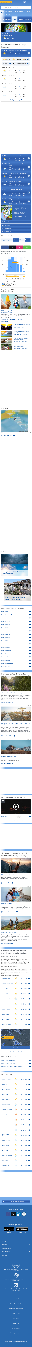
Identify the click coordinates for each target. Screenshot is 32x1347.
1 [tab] (9, 820)
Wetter (4, 1241)
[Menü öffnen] (29, 2)
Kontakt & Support (16, 1313)
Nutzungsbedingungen (16, 1333)
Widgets (4, 1244)
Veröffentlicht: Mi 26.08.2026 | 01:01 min (11, 319)
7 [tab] (24, 1052)
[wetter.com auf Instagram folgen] (24, 1214)
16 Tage (20, 19)
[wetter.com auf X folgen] (13, 1214)
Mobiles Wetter (6, 1248)
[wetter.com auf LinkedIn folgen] (18, 1214)
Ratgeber (4, 1255)
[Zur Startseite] (7, 2)
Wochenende (7, 19)
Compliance (16, 1323)
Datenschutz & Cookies (16, 1303)
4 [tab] (17, 820)
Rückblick (28, 19)
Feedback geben (16, 40)
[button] (16, 53)
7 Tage (14, 19)
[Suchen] (28, 7)
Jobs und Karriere (16, 1299)
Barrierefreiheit (16, 1328)
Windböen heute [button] (5, 433)
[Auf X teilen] (12, 247)
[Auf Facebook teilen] (5, 247)
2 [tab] (12, 820)
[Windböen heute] (16, 421)
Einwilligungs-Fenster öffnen (16, 1308)
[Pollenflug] (24, 2)
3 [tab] (15, 820)
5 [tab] (20, 820)
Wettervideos (6, 1251)
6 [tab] (23, 820)
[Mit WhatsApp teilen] (27, 247)
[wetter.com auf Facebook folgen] (8, 1214)
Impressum (16, 1318)
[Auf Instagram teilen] (19, 247)
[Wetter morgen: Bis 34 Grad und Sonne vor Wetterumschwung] (16, 301)
